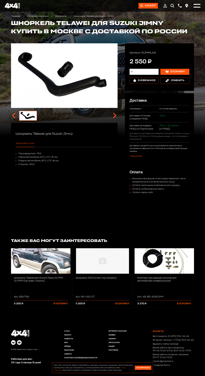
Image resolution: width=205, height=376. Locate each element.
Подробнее (136, 156)
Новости (68, 339)
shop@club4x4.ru (161, 365)
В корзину (61, 303)
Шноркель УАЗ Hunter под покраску (96, 278)
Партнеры (113, 350)
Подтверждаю (143, 367)
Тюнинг (112, 339)
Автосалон (114, 342)
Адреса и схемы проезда (166, 344)
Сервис (112, 335)
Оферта (68, 354)
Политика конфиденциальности (80, 358)
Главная (16, 16)
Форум (67, 335)
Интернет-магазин (38, 16)
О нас (67, 331)
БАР (66, 342)
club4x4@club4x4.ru (163, 361)
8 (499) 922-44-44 (178, 336)
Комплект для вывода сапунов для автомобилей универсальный (156, 279)
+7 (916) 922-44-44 (183, 340)
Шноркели (61, 16)
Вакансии (69, 350)
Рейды (67, 346)
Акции (111, 346)
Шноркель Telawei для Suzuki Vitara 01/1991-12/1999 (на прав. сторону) (39, 279)
